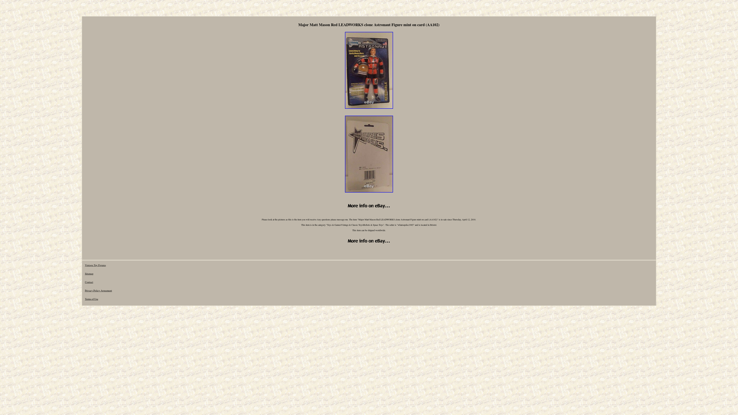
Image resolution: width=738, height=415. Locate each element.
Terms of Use (91, 299)
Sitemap (89, 273)
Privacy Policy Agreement (98, 290)
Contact (89, 282)
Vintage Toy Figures (95, 265)
